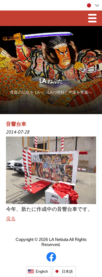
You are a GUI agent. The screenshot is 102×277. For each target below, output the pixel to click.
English (42, 271)
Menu (94, 19)
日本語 (67, 271)
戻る (11, 218)
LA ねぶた (51, 81)
